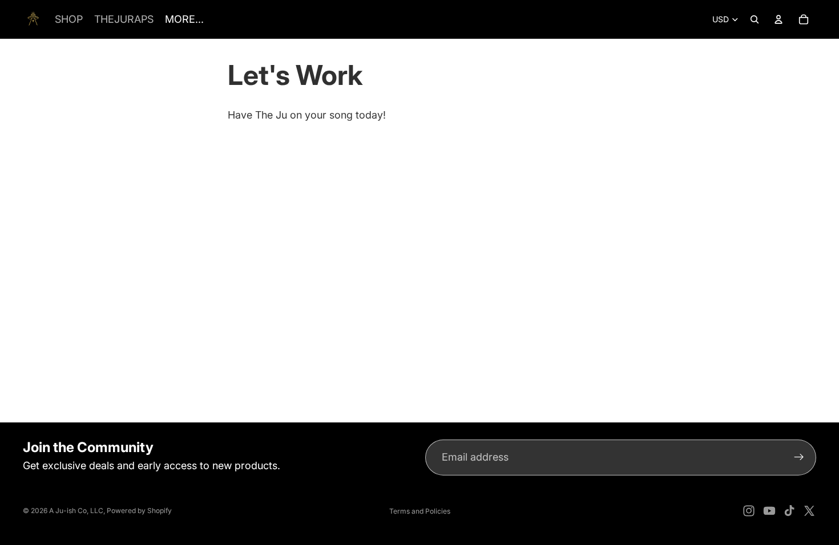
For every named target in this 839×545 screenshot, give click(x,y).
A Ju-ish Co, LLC (76, 510)
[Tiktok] (789, 511)
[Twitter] (809, 511)
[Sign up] (799, 458)
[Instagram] (749, 511)
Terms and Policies (419, 511)
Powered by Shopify (139, 510)
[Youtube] (769, 511)
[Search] (754, 19)
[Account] (778, 19)
